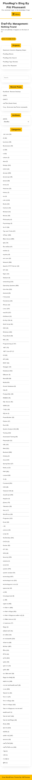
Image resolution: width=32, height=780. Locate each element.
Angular (5, 498)
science (5, 530)
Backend (5, 452)
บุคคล (4, 662)
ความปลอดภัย (7, 638)
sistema (5, 561)
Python (5, 421)
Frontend (6, 483)
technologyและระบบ (9, 584)
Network (5, 262)
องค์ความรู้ (6, 735)
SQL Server (6, 401)
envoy (5, 184)
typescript (6, 588)
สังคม (4, 724)
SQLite (5, 413)
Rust (4, 425)
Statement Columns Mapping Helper (14, 50)
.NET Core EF (7, 351)
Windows (6, 332)
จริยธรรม (6, 642)
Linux (4, 308)
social (5, 565)
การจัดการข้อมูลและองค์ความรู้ (12, 615)
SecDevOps (6, 537)
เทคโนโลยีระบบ (8, 747)
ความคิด (5, 634)
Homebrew (6, 301)
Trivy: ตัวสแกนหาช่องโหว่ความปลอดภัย (15, 107)
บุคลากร (5, 666)
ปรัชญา (5, 235)
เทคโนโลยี (6, 743)
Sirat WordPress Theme (10, 777)
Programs (6, 518)
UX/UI (5, 169)
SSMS (5, 405)
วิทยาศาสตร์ (6, 716)
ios (4, 196)
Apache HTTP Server (10, 266)
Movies (5, 215)
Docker (5, 545)
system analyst (8, 572)
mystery (5, 254)
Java (4, 460)
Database (6, 371)
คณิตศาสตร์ (6, 631)
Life (4, 200)
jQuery (5, 502)
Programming (7, 343)
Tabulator (6, 506)
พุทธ (4, 242)
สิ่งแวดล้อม (6, 246)
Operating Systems (9, 285)
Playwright (6, 440)
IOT (4, 270)
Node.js (5, 467)
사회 (4, 755)
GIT (4, 549)
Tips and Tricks (8, 231)
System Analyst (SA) (9, 429)
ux (3, 600)
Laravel (5, 475)
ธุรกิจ (4, 658)
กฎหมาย (5, 603)
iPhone (5, 304)
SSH (4, 328)
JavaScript (6, 495)
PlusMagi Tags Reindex (10, 61)
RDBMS (5, 398)
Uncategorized (7, 596)
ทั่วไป (4, 654)
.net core (6, 134)
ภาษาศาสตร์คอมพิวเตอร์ (10, 685)
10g (4, 390)
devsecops (6, 177)
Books (5, 204)
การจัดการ (6, 607)
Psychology (6, 223)
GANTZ (5, 99)
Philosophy (6, 219)
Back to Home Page (9, 39)
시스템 (5, 759)
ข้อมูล (4, 627)
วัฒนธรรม (6, 693)
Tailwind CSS (7, 491)
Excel (4, 522)
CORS (5, 95)
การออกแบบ (6, 623)
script (4, 534)
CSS (4, 487)
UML (4, 444)
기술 (4, 751)
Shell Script (6, 324)
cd (3, 149)
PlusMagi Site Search (10, 58)
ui (3, 592)
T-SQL (5, 409)
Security (5, 557)
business (6, 142)
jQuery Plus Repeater (10, 65)
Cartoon (5, 208)
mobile (5, 250)
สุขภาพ (5, 727)
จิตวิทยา (5, 646)
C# (4, 355)
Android (5, 293)
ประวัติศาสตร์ (7, 673)
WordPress (6, 514)
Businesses (6, 146)
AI (3, 138)
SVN (4, 553)
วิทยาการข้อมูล (7, 704)
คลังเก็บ (5, 119)
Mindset (5, 211)
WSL (4, 339)
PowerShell (6, 336)
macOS (5, 312)
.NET (4, 347)
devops (5, 173)
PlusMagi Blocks (8, 54)
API (4, 359)
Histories (6, 188)
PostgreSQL (7, 394)
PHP (4, 471)
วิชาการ (5, 697)
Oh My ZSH (6, 320)
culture (5, 157)
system (5, 569)
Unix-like (6, 289)
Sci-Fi (5, 227)
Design (5, 165)
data (4, 161)
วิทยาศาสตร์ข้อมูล (8, 720)
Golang (5, 456)
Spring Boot (6, 463)
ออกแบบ (5, 739)
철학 (4, 762)
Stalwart (5, 277)
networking (6, 281)
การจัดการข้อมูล (8, 611)
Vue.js (5, 510)
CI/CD (5, 541)
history (5, 192)
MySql (5, 382)
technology (6, 576)
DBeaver (5, 374)
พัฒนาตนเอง (7, 239)
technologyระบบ (8, 580)
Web (4, 448)
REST (5, 363)
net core (5, 258)
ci (3, 153)
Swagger (6, 367)
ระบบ (4, 689)
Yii (3, 479)
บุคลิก (4, 669)
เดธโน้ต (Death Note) (10, 103)
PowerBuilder (7, 417)
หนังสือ (5, 731)
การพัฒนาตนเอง (8, 619)
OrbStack (6, 316)
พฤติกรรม (6, 681)
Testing (5, 433)
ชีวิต (4, 650)
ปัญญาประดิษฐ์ (7, 677)
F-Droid (5, 297)
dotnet (5, 180)
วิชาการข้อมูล (7, 700)
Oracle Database (8, 386)
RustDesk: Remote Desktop (12, 91)
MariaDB (5, 378)
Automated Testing (9, 436)
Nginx (5, 274)
